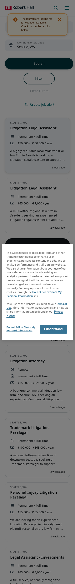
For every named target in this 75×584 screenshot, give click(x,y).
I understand (53, 329)
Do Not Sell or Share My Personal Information (20, 329)
